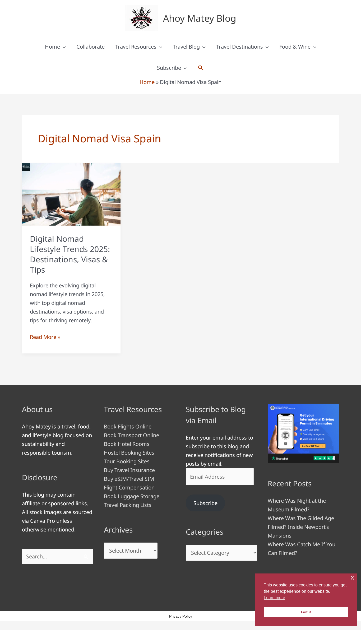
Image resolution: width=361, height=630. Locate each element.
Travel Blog (186, 46)
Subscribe (169, 67)
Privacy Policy (180, 616)
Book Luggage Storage (131, 496)
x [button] (352, 577)
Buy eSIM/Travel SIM (129, 478)
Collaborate (90, 46)
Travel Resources (135, 46)
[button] (200, 67)
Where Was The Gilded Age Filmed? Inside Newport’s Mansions (301, 527)
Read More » (45, 337)
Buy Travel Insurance (129, 470)
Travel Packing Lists (127, 504)
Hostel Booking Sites (129, 452)
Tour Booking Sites (127, 461)
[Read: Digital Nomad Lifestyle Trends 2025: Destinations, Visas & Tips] (71, 193)
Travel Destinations (239, 46)
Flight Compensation (129, 487)
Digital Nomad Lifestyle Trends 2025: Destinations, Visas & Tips (70, 254)
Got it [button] (306, 612)
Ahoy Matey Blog (199, 18)
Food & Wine (295, 46)
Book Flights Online (127, 426)
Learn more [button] (274, 597)
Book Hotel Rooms (127, 443)
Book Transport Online (131, 435)
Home (52, 46)
